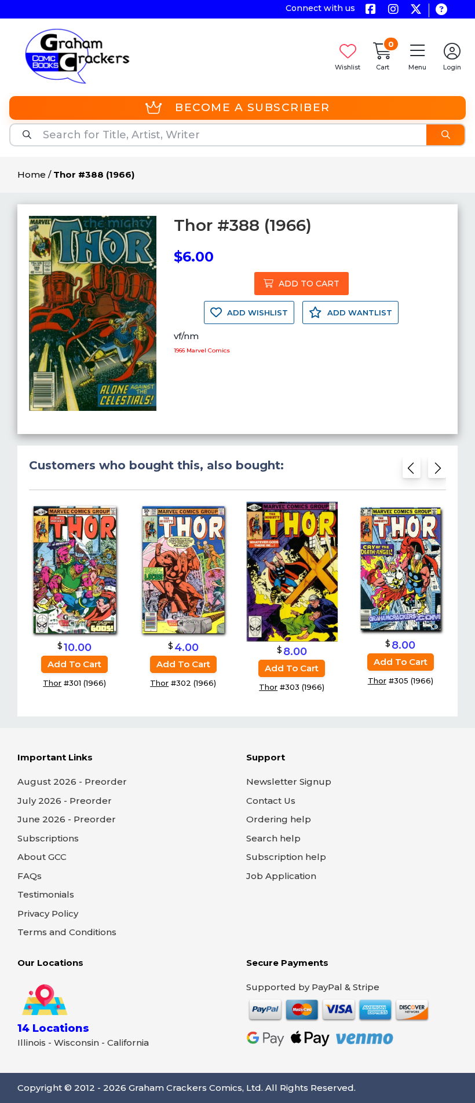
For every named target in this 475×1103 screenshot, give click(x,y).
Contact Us (270, 800)
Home (31, 174)
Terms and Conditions (66, 931)
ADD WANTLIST (358, 312)
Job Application (281, 875)
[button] (417, 56)
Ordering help (278, 819)
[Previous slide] (412, 471)
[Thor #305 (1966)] (401, 568)
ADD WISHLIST (256, 312)
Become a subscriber (252, 107)
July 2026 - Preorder (64, 800)
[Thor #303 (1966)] (292, 571)
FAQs (29, 875)
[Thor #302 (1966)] (183, 569)
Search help (273, 838)
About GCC (42, 856)
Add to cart (74, 664)
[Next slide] (437, 471)
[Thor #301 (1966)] (74, 569)
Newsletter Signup (288, 781)
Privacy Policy (47, 913)
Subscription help (286, 856)
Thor (52, 682)
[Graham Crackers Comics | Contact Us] (441, 10)
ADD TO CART (307, 283)
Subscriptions (48, 838)
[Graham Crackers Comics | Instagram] (393, 10)
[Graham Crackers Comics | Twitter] (415, 10)
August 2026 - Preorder (72, 781)
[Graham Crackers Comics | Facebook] (370, 10)
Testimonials (45, 894)
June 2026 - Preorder (66, 819)
